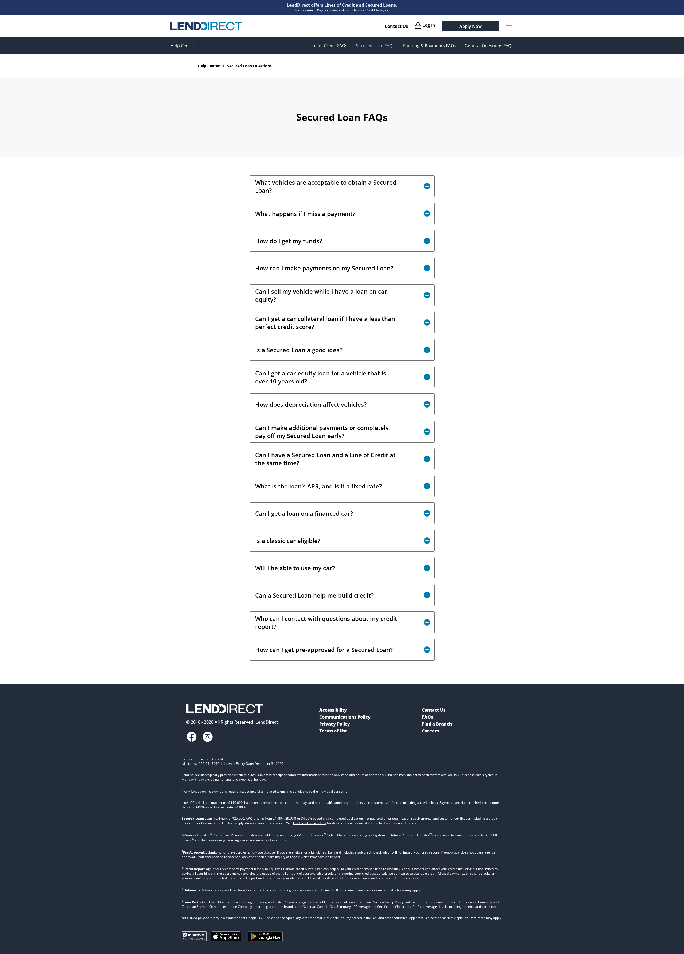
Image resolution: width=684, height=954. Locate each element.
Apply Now (470, 26)
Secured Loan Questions (249, 65)
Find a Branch (437, 724)
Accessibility (333, 710)
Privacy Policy (334, 724)
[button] (342, 186)
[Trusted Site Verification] (194, 940)
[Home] (206, 26)
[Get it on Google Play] (265, 942)
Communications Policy (345, 717)
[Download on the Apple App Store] (226, 940)
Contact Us (396, 26)
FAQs (427, 717)
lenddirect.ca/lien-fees (309, 823)
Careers (430, 731)
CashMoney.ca (377, 10)
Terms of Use (333, 731)
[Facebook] (191, 737)
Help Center (182, 46)
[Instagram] (207, 737)
